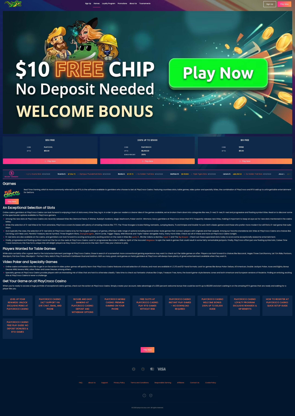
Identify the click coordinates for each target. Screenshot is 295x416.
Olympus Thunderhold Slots (74, 174)
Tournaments (144, 3)
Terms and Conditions (140, 382)
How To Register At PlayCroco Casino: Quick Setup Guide (277, 302)
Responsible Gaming (163, 382)
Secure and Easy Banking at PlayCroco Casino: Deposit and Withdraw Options (83, 306)
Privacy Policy (119, 382)
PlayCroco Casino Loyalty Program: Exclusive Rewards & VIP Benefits (245, 304)
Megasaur (150, 240)
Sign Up (88, 3)
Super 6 (166, 237)
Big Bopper (183, 237)
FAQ (80, 382)
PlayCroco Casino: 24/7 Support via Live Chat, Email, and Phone (50, 304)
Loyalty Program (108, 3)
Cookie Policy (210, 382)
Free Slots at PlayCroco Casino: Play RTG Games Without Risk (148, 304)
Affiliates (180, 382)
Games (97, 3)
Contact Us (194, 382)
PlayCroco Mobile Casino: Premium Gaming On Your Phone (115, 304)
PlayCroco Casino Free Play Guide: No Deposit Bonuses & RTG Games (17, 327)
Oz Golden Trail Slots (129, 174)
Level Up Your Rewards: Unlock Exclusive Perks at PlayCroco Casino (17, 304)
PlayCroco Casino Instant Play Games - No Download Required (180, 304)
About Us (133, 3)
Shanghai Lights (87, 233)
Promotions (122, 3)
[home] (43, 6)
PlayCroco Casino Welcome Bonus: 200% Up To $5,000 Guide (212, 304)
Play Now (284, 4)
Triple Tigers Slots (184, 174)
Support (104, 382)
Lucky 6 (135, 237)
